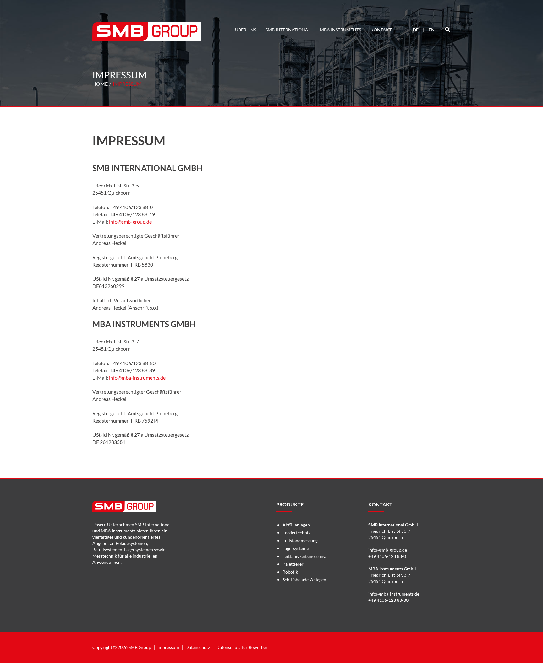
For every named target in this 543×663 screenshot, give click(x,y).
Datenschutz (197, 647)
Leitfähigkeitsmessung (304, 556)
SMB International (288, 29)
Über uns (245, 29)
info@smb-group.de (130, 221)
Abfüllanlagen (296, 524)
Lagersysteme (295, 548)
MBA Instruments (340, 29)
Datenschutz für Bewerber (242, 647)
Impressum (127, 84)
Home (100, 84)
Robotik (290, 571)
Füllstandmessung (300, 540)
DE (416, 29)
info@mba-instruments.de (137, 377)
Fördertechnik (296, 532)
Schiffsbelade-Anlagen (304, 579)
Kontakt (381, 29)
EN (432, 29)
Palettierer (293, 564)
